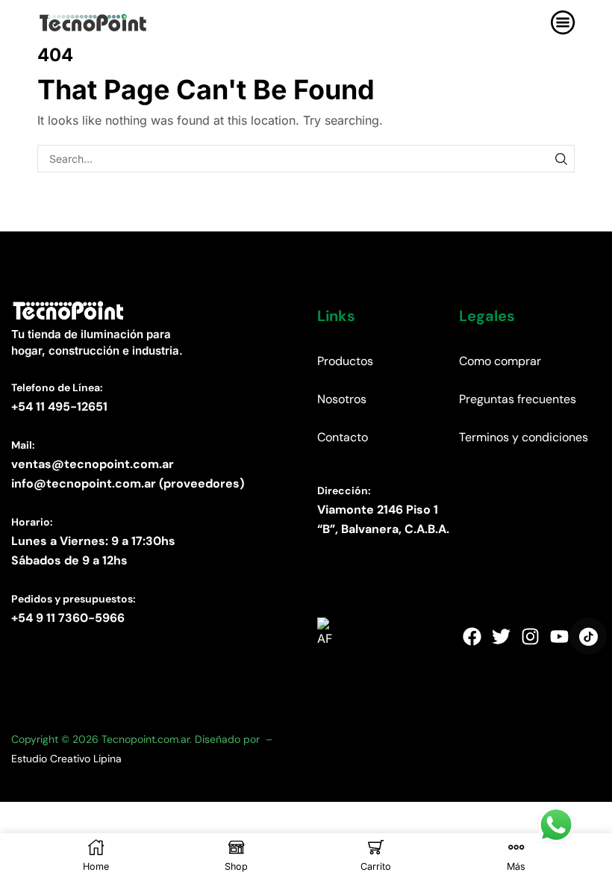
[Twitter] (500, 636)
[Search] (561, 158)
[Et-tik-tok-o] (588, 636)
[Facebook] (471, 636)
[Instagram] (530, 636)
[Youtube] (559, 636)
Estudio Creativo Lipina (66, 758)
